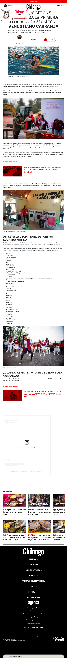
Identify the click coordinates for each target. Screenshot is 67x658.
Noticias (33, 39)
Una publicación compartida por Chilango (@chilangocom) (27, 471)
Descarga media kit (33, 608)
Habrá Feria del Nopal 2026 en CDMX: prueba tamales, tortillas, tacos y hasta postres (14, 537)
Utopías (46, 183)
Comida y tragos (33, 570)
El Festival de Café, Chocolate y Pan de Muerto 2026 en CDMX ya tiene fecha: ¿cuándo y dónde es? (39, 538)
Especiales (33, 592)
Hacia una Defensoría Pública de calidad (43, 169)
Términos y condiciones (33, 620)
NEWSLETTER (10, 5)
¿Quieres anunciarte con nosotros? (33, 614)
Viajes (33, 587)
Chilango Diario (33, 598)
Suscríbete (33, 611)
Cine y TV (33, 576)
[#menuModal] (5, 5)
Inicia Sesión (60, 5)
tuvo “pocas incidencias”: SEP (42, 394)
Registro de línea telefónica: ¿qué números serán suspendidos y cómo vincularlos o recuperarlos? (39, 511)
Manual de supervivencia (33, 581)
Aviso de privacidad (33, 623)
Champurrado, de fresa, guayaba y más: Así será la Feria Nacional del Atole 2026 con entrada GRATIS (14, 511)
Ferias (4, 507)
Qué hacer (5, 534)
